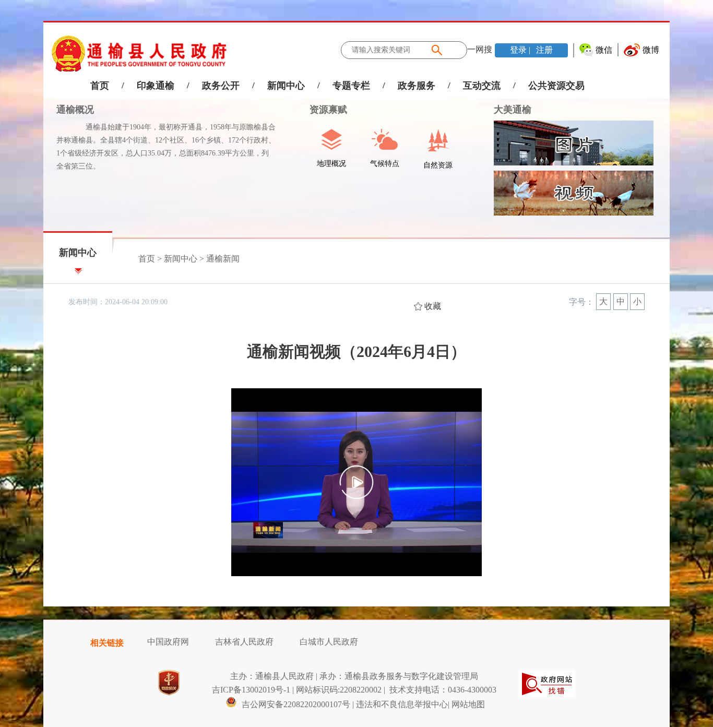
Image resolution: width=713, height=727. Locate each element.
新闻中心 (286, 85)
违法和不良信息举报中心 (402, 704)
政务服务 (416, 85)
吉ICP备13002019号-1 (251, 689)
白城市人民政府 (329, 641)
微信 (604, 49)
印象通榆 (155, 85)
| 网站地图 (466, 704)
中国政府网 (168, 641)
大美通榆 (512, 109)
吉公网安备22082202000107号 (295, 704)
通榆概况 (75, 109)
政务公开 (221, 85)
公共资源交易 (556, 85)
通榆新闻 (223, 258)
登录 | (521, 49)
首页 (99, 85)
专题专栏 (351, 85)
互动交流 (482, 85)
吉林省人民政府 (244, 641)
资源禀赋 (321, 109)
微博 (651, 49)
